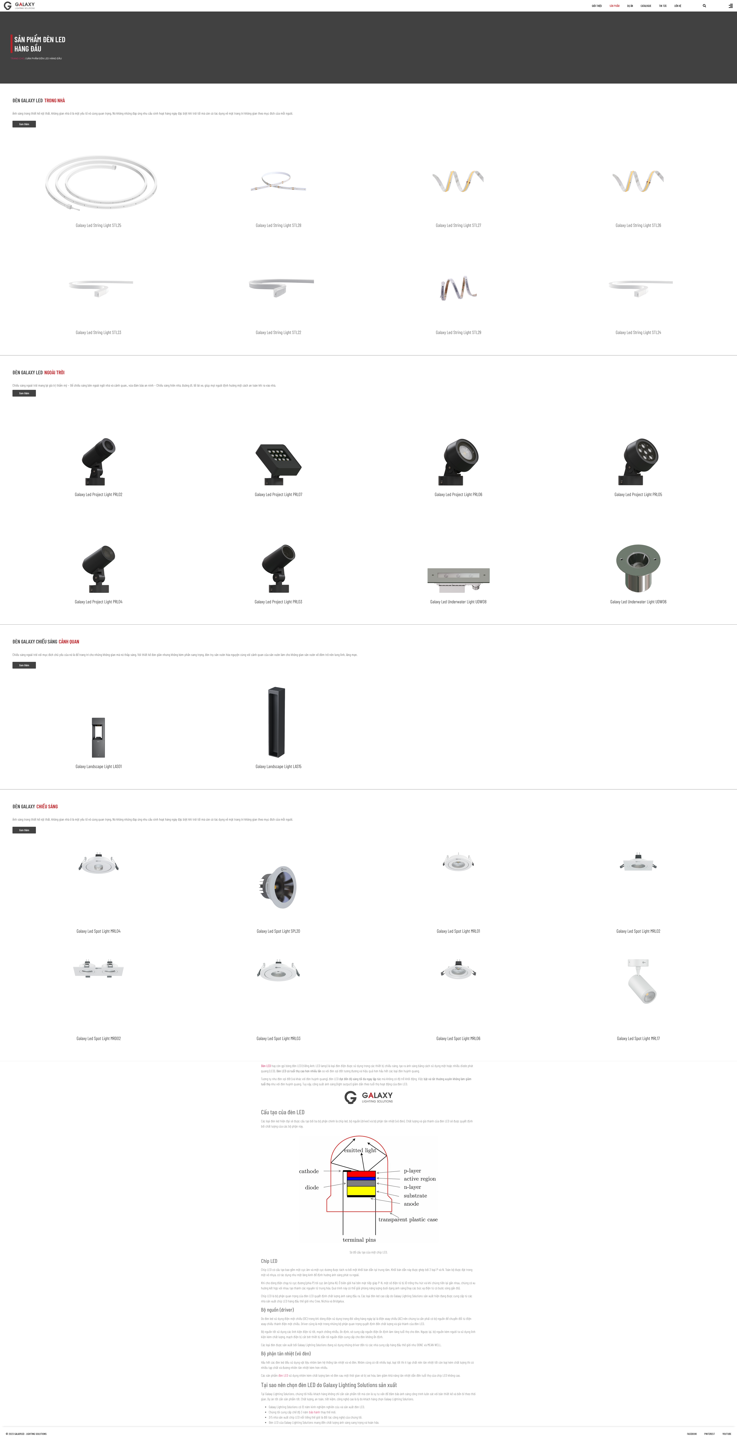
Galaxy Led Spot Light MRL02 (638, 931)
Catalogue (646, 6)
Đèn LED (266, 1066)
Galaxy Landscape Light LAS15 (279, 766)
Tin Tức (663, 6)
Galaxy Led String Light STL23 (98, 332)
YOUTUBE (727, 1433)
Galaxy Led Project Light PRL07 (278, 494)
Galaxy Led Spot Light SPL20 (278, 931)
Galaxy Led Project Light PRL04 (98, 601)
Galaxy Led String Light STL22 (278, 332)
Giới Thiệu (597, 6)
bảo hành (314, 1412)
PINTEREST (709, 1433)
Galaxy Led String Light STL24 (638, 332)
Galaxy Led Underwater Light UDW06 (638, 601)
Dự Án (630, 6)
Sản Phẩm (615, 6)
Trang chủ (17, 58)
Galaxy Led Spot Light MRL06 (458, 1038)
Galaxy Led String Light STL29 (458, 332)
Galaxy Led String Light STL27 (458, 225)
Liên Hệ (677, 6)
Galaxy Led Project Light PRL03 (278, 601)
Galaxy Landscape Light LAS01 (99, 766)
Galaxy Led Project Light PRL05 (638, 494)
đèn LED (283, 1375)
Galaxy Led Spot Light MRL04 (99, 931)
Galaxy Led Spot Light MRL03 (279, 1038)
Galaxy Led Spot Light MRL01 (458, 931)
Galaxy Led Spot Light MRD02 (99, 1038)
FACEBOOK (692, 1433)
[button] (704, 6)
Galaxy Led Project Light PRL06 (458, 494)
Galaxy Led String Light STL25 (98, 225)
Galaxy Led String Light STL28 (278, 225)
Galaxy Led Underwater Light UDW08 (458, 601)
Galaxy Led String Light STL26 (638, 225)
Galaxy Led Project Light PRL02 (98, 494)
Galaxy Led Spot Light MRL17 (638, 1038)
